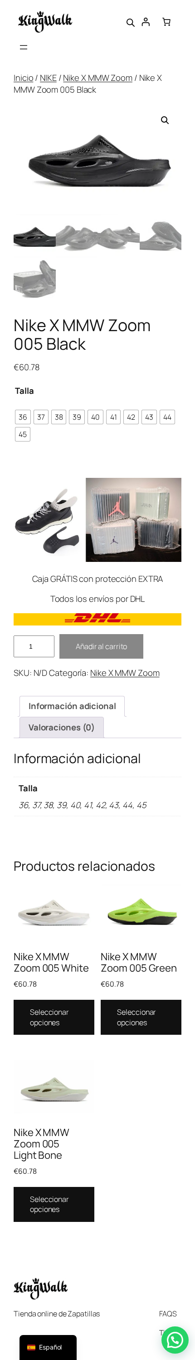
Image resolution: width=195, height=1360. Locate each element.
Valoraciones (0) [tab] (62, 727)
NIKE (48, 78)
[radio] (22, 417)
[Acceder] (145, 21)
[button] (165, 120)
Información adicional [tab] (72, 706)
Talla (24, 391)
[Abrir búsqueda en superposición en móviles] (130, 22)
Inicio (23, 78)
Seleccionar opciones (49, 1017)
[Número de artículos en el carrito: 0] (166, 21)
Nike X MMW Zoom (97, 78)
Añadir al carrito (101, 646)
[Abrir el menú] (23, 47)
